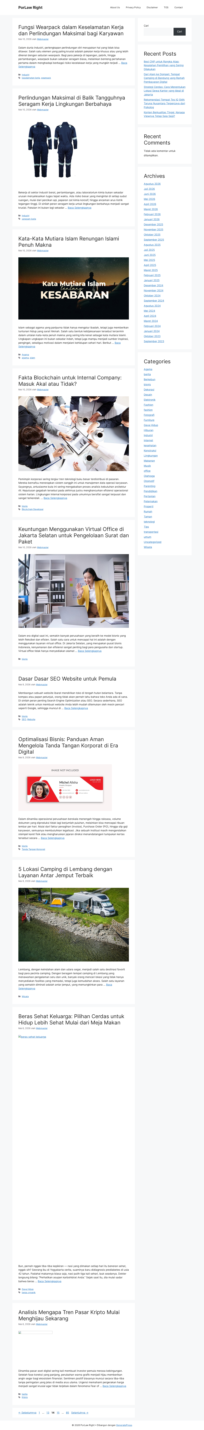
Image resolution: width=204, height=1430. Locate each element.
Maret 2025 (151, 270)
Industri (25, 74)
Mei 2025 (149, 260)
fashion (148, 409)
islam (32, 357)
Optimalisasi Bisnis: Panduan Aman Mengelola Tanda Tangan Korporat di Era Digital (68, 745)
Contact (178, 7)
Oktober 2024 (152, 295)
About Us (115, 7)
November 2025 (153, 229)
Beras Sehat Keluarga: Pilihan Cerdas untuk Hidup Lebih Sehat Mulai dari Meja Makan (71, 1019)
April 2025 (150, 265)
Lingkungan (151, 455)
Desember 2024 (153, 285)
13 (48, 1412)
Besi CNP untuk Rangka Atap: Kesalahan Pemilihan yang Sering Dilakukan (164, 65)
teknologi (149, 521)
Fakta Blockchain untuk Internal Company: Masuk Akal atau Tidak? (70, 380)
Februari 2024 (152, 326)
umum (147, 536)
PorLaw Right (30, 7)
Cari (146, 25)
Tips (146, 526)
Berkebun (149, 379)
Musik (147, 465)
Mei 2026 (149, 199)
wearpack (46, 78)
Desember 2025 (153, 224)
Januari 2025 (151, 280)
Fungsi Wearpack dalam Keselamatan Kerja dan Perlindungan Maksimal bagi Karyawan (71, 30)
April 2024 (150, 315)
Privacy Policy (133, 7)
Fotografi (149, 415)
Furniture (149, 420)
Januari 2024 (152, 331)
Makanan (149, 460)
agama (25, 357)
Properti (148, 506)
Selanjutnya (79, 1412)
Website (31, 719)
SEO (24, 719)
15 (58, 1412)
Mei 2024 (149, 310)
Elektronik (149, 399)
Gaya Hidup (28, 1289)
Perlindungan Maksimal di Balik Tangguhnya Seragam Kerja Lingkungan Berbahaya (71, 100)
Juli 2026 (149, 188)
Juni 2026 (150, 193)
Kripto (25, 1397)
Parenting (149, 486)
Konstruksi (150, 450)
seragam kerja (29, 219)
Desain (148, 394)
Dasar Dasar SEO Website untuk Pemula (67, 678)
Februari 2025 (152, 275)
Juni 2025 (150, 254)
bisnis (25, 506)
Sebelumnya (27, 1412)
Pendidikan (150, 491)
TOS (166, 7)
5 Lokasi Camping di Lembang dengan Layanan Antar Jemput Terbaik (65, 872)
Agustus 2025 (152, 244)
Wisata (25, 996)
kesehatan (150, 445)
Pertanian (149, 496)
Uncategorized (152, 542)
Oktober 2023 (152, 336)
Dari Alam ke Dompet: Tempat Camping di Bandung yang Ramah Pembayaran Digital (164, 78)
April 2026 (150, 204)
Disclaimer (152, 7)
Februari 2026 (152, 214)
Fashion (148, 404)
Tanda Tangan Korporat (33, 849)
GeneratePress (124, 1425)
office (147, 470)
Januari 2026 (152, 219)
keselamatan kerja (31, 78)
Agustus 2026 (152, 183)
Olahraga (149, 475)
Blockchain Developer (32, 509)
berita (24, 1394)
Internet (148, 440)
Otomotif (149, 481)
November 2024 (153, 290)
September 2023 (154, 341)
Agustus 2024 (152, 305)
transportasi (151, 531)
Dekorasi (149, 389)
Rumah (148, 511)
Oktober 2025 (152, 234)
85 (68, 1412)
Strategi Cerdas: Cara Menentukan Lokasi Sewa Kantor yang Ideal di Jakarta (164, 90)
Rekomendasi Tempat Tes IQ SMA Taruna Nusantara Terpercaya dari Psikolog (164, 103)
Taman (148, 516)
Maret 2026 (151, 209)
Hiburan (148, 430)
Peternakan (151, 501)
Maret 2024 (151, 321)
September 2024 (154, 300)
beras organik (29, 1292)
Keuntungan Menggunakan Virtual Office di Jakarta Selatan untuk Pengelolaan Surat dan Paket (73, 535)
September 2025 (154, 239)
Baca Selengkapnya (79, 207)
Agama (25, 354)
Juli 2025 (149, 249)
